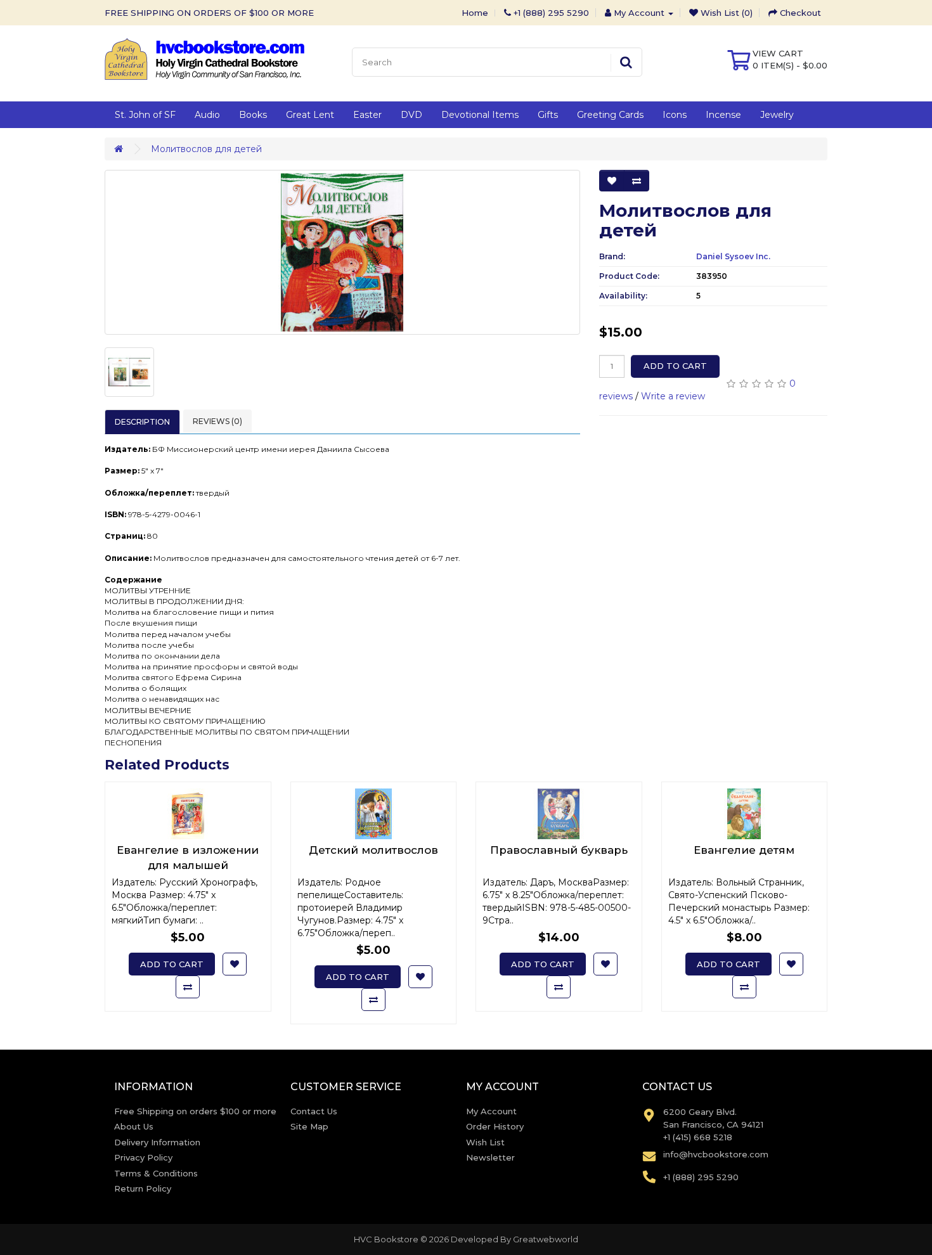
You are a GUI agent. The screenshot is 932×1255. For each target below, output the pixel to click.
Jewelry (777, 114)
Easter (367, 114)
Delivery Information (157, 1142)
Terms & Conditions (156, 1173)
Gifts (548, 114)
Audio (207, 114)
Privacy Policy (143, 1157)
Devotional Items (480, 114)
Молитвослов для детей (206, 149)
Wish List (485, 1142)
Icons (675, 114)
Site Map (309, 1126)
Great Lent (310, 114)
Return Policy (142, 1188)
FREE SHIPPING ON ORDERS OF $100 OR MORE (209, 13)
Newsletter (490, 1157)
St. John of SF (145, 114)
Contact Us (313, 1111)
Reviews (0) (217, 421)
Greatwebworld (545, 1239)
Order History (495, 1126)
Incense (723, 114)
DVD (411, 114)
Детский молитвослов (373, 850)
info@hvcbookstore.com (715, 1154)
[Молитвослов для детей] (342, 252)
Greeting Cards (610, 114)
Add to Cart (675, 366)
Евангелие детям (744, 850)
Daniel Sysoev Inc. (733, 256)
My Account (491, 1111)
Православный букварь (559, 850)
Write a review (673, 396)
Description (142, 422)
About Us (133, 1126)
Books (253, 114)
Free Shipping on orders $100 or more (195, 1111)
